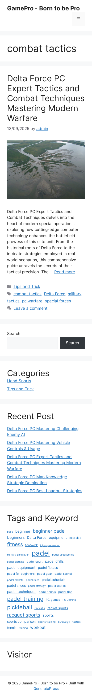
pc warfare (32, 301)
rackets (39, 608)
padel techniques (21, 591)
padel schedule (53, 580)
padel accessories (63, 554)
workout (38, 627)
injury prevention (50, 545)
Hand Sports (19, 380)
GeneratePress (46, 688)
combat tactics (27, 293)
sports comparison (21, 621)
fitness (15, 544)
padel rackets (15, 580)
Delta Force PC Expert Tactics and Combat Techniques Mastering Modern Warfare (45, 98)
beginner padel (49, 531)
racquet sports (23, 615)
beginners (16, 537)
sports (48, 615)
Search (13, 333)
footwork (31, 545)
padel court (35, 561)
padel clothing (15, 561)
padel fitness (48, 568)
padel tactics (57, 585)
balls (10, 531)
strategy (64, 621)
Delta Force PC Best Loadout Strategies (44, 490)
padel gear (44, 573)
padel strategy (37, 585)
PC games (53, 599)
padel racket (63, 573)
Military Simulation (18, 554)
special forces (58, 301)
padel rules (32, 580)
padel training (25, 598)
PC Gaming (69, 599)
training (23, 628)
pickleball (19, 607)
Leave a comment (30, 308)
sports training (47, 621)
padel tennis (47, 592)
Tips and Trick (26, 286)
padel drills (54, 561)
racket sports (57, 608)
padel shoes (16, 585)
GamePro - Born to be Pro (43, 8)
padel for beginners (21, 573)
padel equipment (21, 567)
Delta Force (54, 293)
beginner (22, 531)
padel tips (65, 592)
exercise (75, 537)
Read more (64, 272)
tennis (11, 628)
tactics (76, 621)
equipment (58, 537)
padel (41, 553)
